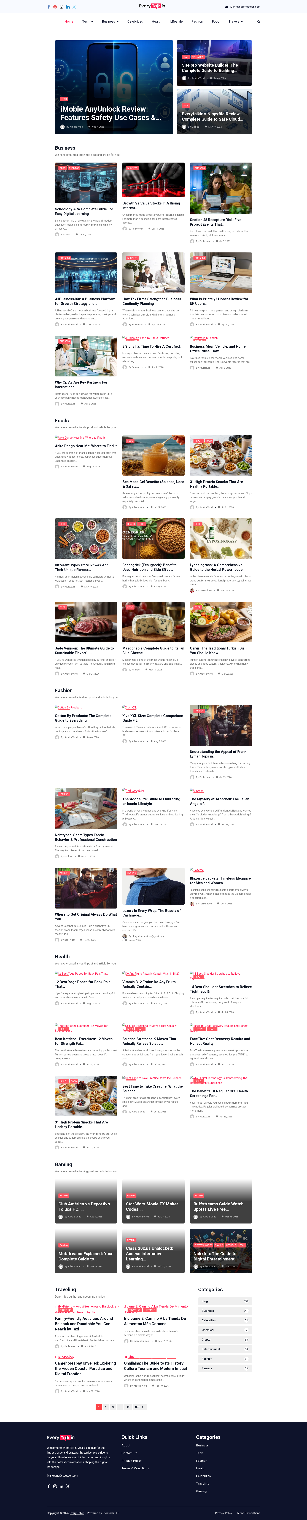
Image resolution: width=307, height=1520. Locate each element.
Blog (62, 168)
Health (156, 21)
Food (216, 21)
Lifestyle (176, 21)
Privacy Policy (132, 1460)
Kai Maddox (206, 590)
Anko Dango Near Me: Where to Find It (86, 446)
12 (128, 1407)
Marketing (198, 57)
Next (137, 1407)
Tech (86, 21)
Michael (196, 126)
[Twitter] (74, 7)
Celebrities (135, 21)
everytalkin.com (142, 1341)
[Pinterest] (55, 7)
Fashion (197, 21)
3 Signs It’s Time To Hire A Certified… (152, 346)
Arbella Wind (76, 126)
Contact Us (129, 1453)
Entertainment (203, 1245)
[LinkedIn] (68, 7)
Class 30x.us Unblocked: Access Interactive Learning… (149, 1254)
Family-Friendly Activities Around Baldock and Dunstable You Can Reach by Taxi (84, 1323)
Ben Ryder (69, 940)
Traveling (65, 1310)
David (67, 234)
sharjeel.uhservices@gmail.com (148, 936)
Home (68, 21)
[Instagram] (61, 7)
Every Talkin (77, 1513)
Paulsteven (137, 228)
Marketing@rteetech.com (245, 6)
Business (108, 21)
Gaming (64, 1195)
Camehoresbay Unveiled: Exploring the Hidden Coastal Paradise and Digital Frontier (85, 1368)
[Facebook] (48, 7)
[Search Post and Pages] (258, 21)
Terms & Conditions (135, 1468)
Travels (233, 21)
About (126, 1445)
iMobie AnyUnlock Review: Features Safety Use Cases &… (110, 113)
